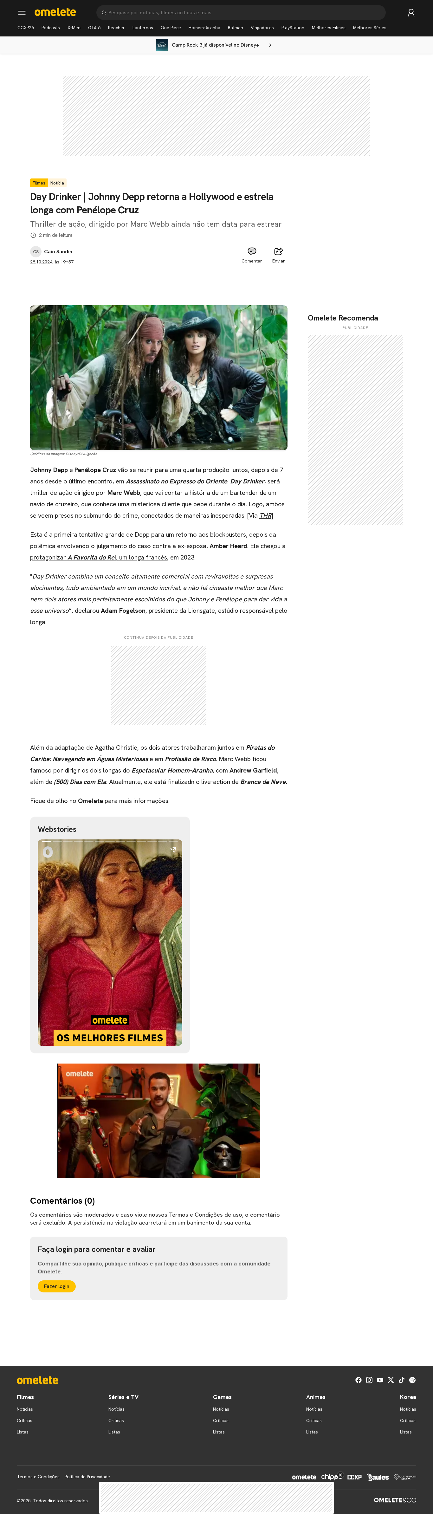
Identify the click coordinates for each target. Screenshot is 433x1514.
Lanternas (142, 27)
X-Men (74, 27)
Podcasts (51, 27)
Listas (23, 1432)
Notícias (25, 1409)
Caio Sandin (58, 251)
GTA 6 (94, 27)
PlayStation (292, 27)
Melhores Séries (369, 27)
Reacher (116, 27)
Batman (235, 27)
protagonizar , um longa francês (98, 557)
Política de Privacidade (87, 1476)
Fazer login (56, 1286)
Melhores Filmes (329, 27)
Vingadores (262, 27)
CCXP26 (25, 27)
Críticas (24, 1420)
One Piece (171, 27)
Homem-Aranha (204, 27)
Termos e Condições (38, 1476)
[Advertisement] (159, 280)
